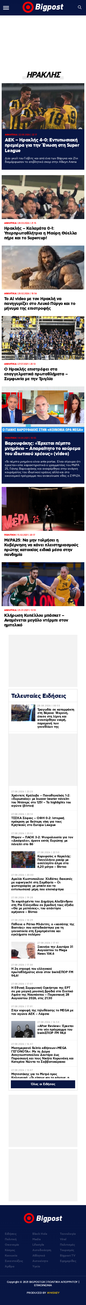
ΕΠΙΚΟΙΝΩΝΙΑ (43, 1285)
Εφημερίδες (68, 1261)
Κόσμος (10, 1250)
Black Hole (39, 1234)
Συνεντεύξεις (14, 1261)
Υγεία (36, 1266)
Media (36, 1239)
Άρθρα (9, 1266)
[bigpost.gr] (43, 8)
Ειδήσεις (10, 1234)
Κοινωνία (11, 1256)
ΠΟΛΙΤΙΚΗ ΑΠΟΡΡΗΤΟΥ (62, 1282)
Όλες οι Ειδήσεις (43, 1084)
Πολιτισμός (67, 1245)
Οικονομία (12, 1245)
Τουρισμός (67, 1250)
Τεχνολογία (68, 1234)
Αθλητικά (38, 1256)
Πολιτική (10, 1239)
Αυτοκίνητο (40, 1261)
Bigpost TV (67, 1256)
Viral (63, 1239)
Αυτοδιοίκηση (41, 1250)
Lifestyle (38, 1245)
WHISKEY (53, 1293)
